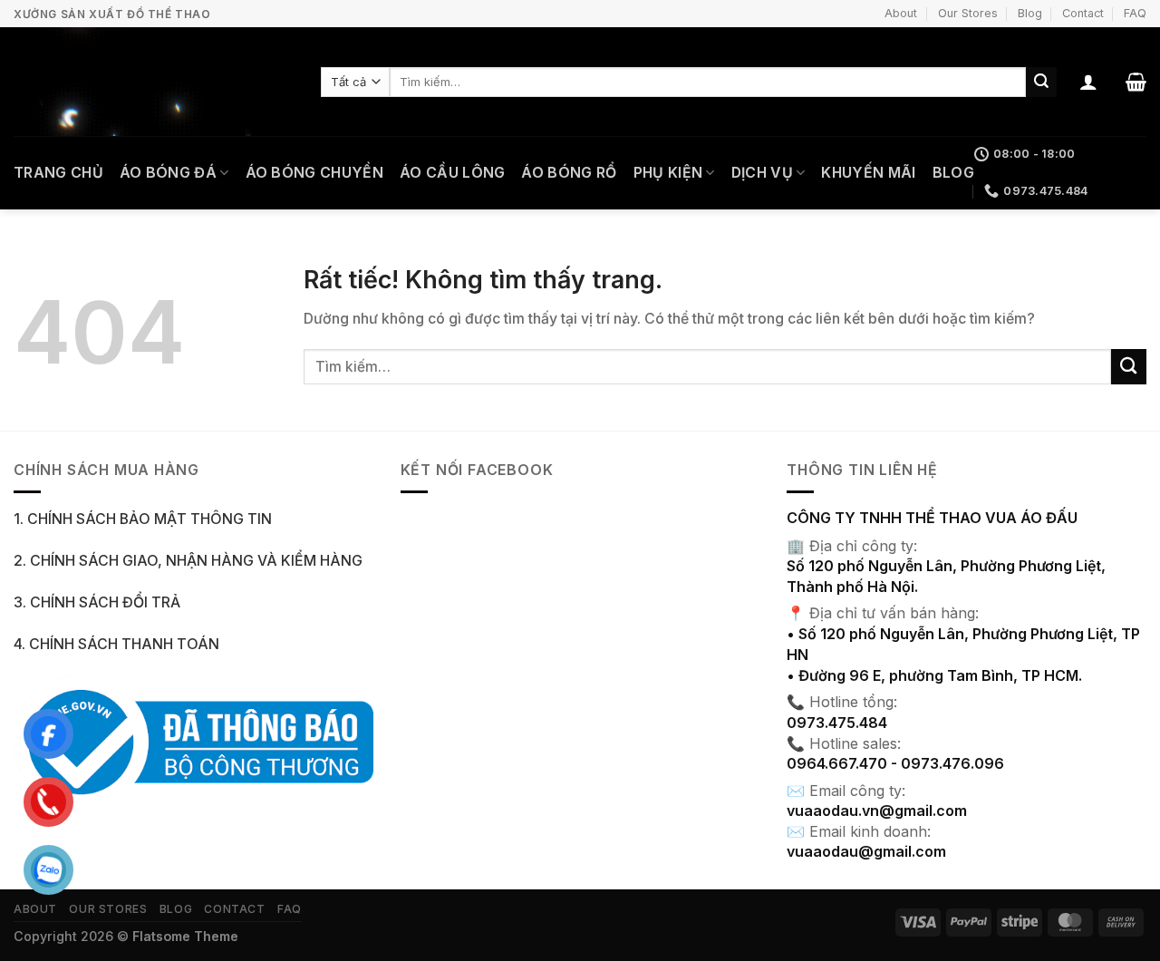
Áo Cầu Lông (453, 172)
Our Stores (968, 13)
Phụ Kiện (668, 172)
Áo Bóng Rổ (568, 172)
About (900, 13)
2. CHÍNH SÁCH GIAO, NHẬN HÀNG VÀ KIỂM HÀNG (188, 560)
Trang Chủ (58, 172)
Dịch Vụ (762, 172)
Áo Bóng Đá (168, 172)
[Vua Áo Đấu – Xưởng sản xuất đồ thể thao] (154, 81)
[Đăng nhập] (1088, 82)
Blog (1030, 13)
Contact (1083, 13)
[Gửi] (1041, 82)
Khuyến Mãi (868, 172)
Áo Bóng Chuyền (314, 172)
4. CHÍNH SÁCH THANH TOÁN (116, 644)
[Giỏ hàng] (1136, 82)
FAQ (1135, 13)
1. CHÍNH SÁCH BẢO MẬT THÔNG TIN (143, 519)
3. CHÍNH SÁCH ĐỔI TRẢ (97, 602)
